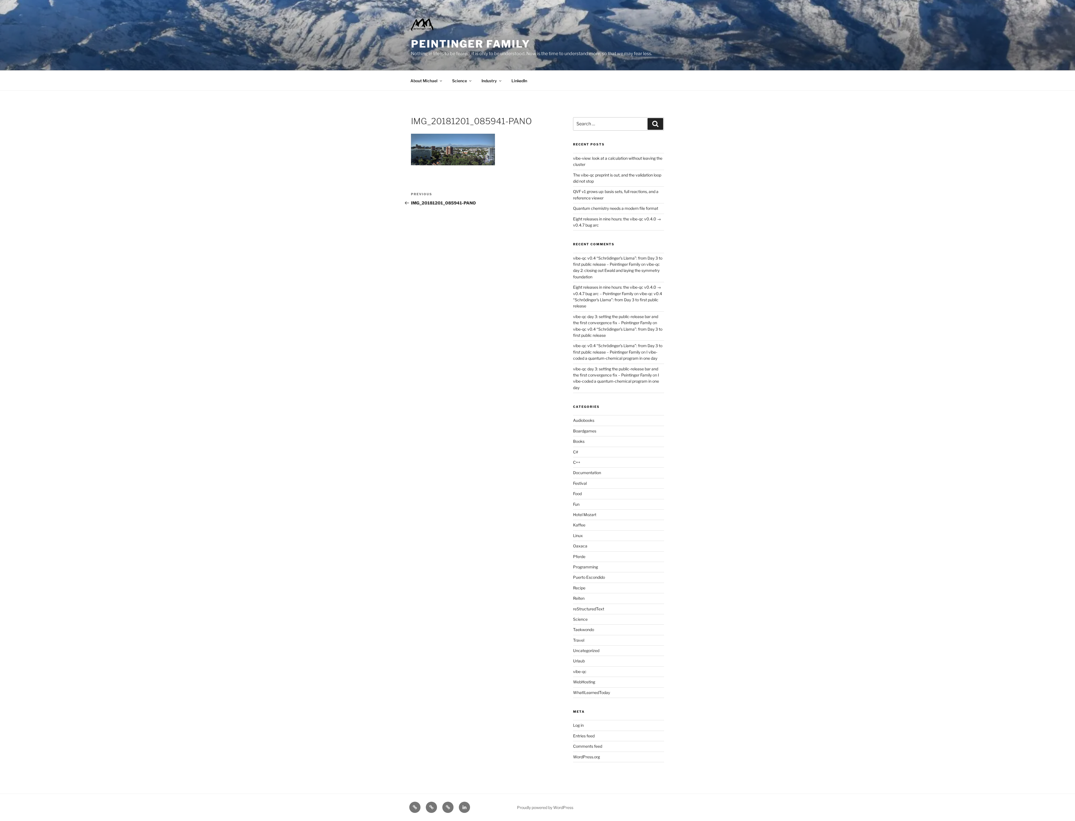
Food (577, 493)
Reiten (579, 598)
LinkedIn (519, 80)
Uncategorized (586, 650)
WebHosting (584, 681)
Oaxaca (580, 546)
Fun (576, 504)
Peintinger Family (470, 44)
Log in (578, 725)
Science (459, 80)
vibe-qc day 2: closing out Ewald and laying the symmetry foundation (616, 270)
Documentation (587, 472)
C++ (576, 462)
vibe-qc (579, 671)
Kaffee (579, 525)
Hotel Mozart (584, 514)
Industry (489, 80)
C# (575, 452)
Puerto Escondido (589, 577)
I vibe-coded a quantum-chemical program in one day (616, 381)
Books (579, 441)
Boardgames (584, 431)
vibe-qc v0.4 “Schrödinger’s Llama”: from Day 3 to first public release (617, 300)
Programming (585, 566)
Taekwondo (583, 629)
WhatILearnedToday (591, 692)
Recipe (579, 587)
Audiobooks (583, 420)
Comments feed (587, 746)
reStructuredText (588, 608)
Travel (578, 640)
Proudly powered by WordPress (545, 807)
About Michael (424, 80)
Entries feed (584, 735)
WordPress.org (586, 756)
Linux (578, 535)
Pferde (579, 556)
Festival (580, 483)
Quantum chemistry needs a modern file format (615, 208)
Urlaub (579, 660)
